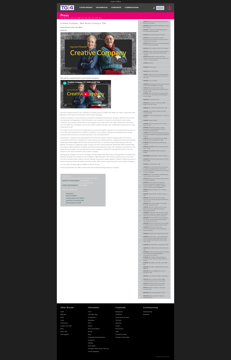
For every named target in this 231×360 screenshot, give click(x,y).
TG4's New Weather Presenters (154, 34)
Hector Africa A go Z (151, 99)
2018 (72, 18)
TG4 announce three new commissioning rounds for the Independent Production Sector (154, 228)
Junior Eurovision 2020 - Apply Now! (155, 276)
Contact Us (91, 340)
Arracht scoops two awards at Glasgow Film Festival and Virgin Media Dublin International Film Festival (156, 253)
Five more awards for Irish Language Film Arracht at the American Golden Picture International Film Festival (155, 219)
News (62, 329)
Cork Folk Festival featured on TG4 (155, 108)
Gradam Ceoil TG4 (65, 326)
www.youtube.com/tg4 (73, 203)
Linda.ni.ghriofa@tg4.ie (70, 185)
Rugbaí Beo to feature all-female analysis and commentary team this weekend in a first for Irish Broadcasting (155, 58)
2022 (86, 18)
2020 (79, 18)
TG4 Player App (92, 314)
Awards (90, 326)
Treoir (89, 312)
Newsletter (91, 320)
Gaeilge (160, 8)
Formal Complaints (93, 351)
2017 (68, 18)
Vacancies (119, 323)
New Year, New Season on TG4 (154, 292)
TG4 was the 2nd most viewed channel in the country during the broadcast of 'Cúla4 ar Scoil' (155, 199)
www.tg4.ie (69, 193)
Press (89, 323)
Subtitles (90, 343)
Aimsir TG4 (63, 331)
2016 (65, 18)
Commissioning (147, 312)
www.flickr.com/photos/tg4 (75, 200)
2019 (75, 18)
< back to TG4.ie (115, 2)
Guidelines (146, 314)
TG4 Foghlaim (64, 334)
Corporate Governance (122, 317)
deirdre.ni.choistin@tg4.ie (71, 181)
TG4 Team (118, 320)
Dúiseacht (148, 63)
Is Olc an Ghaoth (150, 80)
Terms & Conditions (94, 329)
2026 (100, 18)
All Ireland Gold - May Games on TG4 (155, 233)
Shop (89, 334)
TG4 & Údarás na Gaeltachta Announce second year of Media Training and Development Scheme (156, 134)
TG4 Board (119, 314)
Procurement (119, 329)
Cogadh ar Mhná (150, 120)
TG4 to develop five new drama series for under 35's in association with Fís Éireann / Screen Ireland (155, 94)
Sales (117, 331)
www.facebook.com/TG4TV (75, 198)
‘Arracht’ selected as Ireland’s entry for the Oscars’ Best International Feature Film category (156, 52)
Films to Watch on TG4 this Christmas (155, 48)
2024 (93, 18)
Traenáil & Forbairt (121, 334)
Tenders (118, 326)
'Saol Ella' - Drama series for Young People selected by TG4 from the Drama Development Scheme (155, 208)
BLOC (62, 317)
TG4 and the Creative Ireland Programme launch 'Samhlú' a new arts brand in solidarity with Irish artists (155, 39)
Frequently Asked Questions (96, 337)
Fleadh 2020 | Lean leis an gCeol (155, 156)
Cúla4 (62, 312)
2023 (89, 18)
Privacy (90, 331)
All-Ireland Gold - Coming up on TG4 (155, 244)
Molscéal (63, 314)
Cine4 (62, 320)
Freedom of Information (123, 337)
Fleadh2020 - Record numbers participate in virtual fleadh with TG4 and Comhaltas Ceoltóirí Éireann (154, 129)
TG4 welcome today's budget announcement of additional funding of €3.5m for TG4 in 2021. (155, 89)
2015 (61, 18)
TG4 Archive (64, 323)
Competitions (92, 317)
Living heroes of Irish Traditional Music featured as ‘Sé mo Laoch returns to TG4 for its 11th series (155, 75)
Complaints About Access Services (98, 348)
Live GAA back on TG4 (151, 164)
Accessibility (91, 346)
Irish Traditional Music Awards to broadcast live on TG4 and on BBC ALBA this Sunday (155, 258)
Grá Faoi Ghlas (149, 67)
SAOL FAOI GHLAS (150, 71)
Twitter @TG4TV (71, 196)
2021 (82, 18)
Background (119, 312)
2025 (96, 18)
